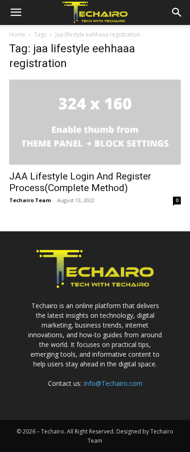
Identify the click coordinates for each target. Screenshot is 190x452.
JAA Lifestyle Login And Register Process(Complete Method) (80, 182)
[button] (15, 12)
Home (17, 34)
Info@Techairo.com (112, 383)
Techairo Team (30, 200)
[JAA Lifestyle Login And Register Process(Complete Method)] (95, 122)
